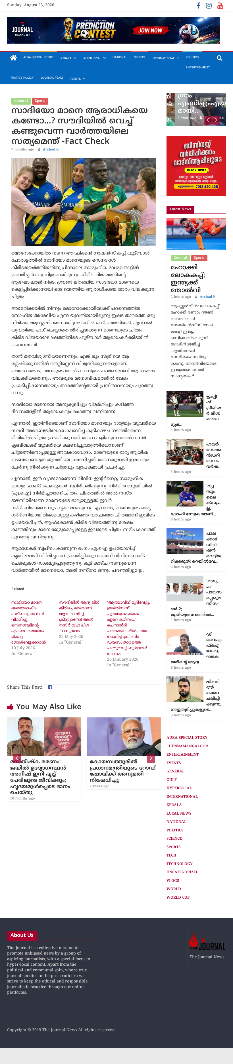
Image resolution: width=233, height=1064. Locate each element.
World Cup (178, 898)
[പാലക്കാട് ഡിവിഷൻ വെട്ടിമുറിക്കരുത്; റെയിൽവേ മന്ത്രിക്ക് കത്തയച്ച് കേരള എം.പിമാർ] (185, 531)
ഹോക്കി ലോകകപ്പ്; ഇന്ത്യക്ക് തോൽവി (188, 279)
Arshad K (51, 150)
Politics (192, 57)
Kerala (66, 58)
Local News (179, 813)
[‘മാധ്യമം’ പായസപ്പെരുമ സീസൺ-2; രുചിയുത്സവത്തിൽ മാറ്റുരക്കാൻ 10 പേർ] (185, 578)
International (163, 58)
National (120, 57)
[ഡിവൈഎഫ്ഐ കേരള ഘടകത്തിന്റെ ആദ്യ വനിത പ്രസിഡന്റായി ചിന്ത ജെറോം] (185, 632)
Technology (180, 864)
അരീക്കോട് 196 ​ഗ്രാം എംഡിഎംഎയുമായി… (195, 100)
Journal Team (52, 77)
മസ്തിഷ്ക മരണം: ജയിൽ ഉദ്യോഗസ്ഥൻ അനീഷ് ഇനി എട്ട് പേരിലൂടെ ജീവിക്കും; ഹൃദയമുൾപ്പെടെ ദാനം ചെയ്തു (40, 777)
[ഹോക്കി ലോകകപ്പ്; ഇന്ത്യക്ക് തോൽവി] (196, 221)
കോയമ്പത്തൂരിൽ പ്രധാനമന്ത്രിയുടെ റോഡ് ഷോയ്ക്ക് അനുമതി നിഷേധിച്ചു (122, 771)
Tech (171, 855)
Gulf (172, 780)
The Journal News (59, 1030)
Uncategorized (183, 872)
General (21, 101)
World (174, 889)
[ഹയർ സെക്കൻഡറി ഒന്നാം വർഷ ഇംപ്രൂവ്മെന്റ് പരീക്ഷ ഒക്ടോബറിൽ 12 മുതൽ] (185, 442)
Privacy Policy (22, 77)
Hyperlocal (92, 58)
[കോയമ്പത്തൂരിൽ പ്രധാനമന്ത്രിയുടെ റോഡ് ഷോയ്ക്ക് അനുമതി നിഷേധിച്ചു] (124, 721)
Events (75, 78)
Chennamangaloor (187, 746)
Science (174, 839)
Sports (139, 57)
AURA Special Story (38, 57)
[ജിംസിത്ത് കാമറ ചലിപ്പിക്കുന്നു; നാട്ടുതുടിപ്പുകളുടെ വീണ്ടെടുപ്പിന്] (185, 679)
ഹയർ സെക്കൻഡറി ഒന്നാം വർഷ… (214, 455)
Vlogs (173, 881)
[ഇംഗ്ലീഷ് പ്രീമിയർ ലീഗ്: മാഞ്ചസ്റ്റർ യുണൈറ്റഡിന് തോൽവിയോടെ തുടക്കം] (185, 394)
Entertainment (198, 67)
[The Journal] (13, 58)
